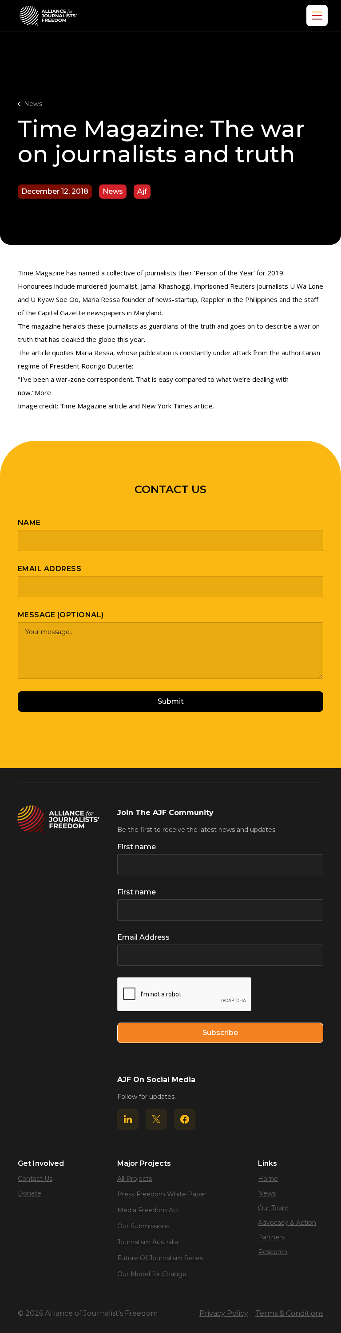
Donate (29, 1193)
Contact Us (35, 1179)
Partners (271, 1237)
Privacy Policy (223, 1313)
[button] (315, 15)
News (33, 104)
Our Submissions (143, 1226)
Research (272, 1252)
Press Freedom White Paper (161, 1194)
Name (29, 522)
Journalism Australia (147, 1242)
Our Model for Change (151, 1274)
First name (136, 847)
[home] (48, 16)
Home (268, 1179)
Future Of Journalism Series (160, 1258)
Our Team (273, 1208)
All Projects (134, 1179)
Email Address (49, 569)
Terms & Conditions (289, 1313)
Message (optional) (61, 615)
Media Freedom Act (148, 1210)
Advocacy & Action (287, 1223)
